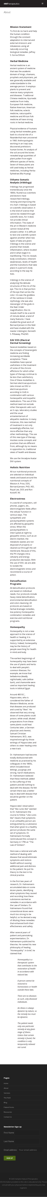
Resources (8, 1112)
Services (7, 1093)
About (6, 1088)
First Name (9, 1132)
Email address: (11, 1150)
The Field (7, 1098)
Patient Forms (9, 1107)
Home (6, 1083)
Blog (5, 1102)
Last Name (9, 1141)
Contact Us (8, 1117)
